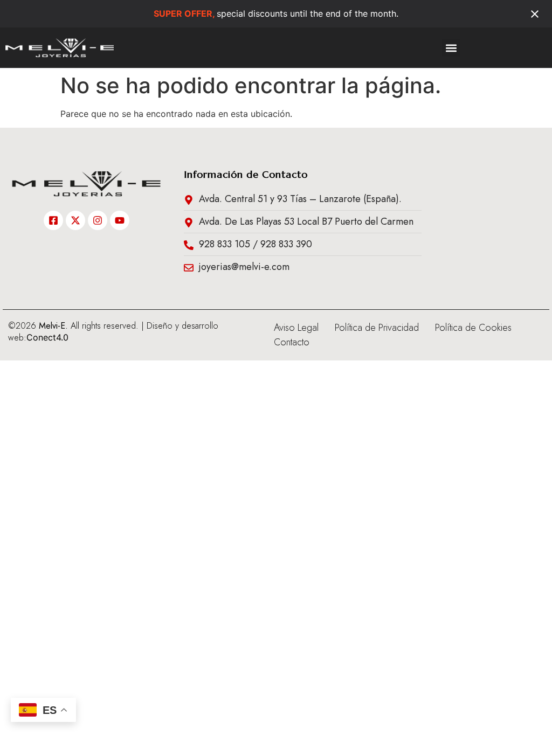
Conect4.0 (47, 337)
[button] (451, 48)
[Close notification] (534, 14)
